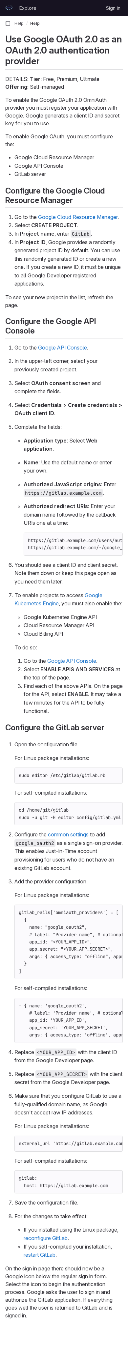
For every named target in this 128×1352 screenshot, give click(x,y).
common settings (68, 834)
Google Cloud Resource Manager (77, 217)
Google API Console (62, 347)
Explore (27, 8)
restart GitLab (39, 1254)
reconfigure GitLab (46, 1238)
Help (19, 23)
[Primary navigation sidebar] (8, 23)
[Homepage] (9, 8)
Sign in (113, 8)
